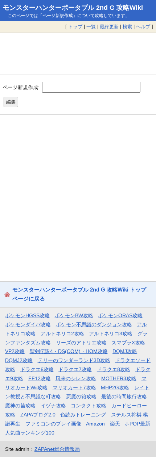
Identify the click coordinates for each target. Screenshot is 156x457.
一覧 (91, 26)
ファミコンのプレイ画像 (53, 424)
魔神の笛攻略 (20, 405)
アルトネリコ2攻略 (62, 333)
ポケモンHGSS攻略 (27, 315)
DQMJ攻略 (124, 351)
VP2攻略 (15, 351)
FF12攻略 (39, 378)
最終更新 (109, 26)
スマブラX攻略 (128, 342)
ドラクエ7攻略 (75, 369)
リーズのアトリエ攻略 (81, 342)
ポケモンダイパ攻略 (28, 324)
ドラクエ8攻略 (113, 369)
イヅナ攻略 (53, 405)
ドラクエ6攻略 (37, 369)
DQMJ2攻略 (19, 360)
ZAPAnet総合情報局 (57, 449)
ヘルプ (143, 26)
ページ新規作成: (21, 87)
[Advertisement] (78, 53)
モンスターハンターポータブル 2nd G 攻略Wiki (73, 7)
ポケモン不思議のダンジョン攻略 (94, 324)
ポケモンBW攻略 (74, 315)
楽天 (115, 424)
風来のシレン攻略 (76, 378)
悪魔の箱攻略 (81, 396)
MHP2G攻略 (115, 387)
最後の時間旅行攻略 (124, 396)
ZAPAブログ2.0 (38, 415)
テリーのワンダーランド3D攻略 (74, 360)
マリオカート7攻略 (74, 387)
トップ (75, 26)
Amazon (95, 424)
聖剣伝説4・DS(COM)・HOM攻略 (69, 351)
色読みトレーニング (83, 415)
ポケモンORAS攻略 (120, 315)
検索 (127, 26)
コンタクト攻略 (88, 405)
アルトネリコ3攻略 (110, 333)
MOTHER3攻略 (118, 378)
